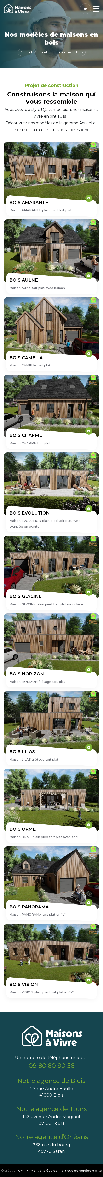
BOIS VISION (23, 984)
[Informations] (96, 8)
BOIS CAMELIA (26, 357)
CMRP (23, 1170)
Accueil (26, 52)
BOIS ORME (22, 829)
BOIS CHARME (25, 435)
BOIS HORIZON (26, 674)
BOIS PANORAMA (29, 907)
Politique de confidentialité (80, 1170)
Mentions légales (43, 1170)
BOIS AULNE (23, 280)
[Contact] (85, 8)
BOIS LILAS (22, 751)
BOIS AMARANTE (28, 202)
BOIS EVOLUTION (29, 513)
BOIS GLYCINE (25, 596)
